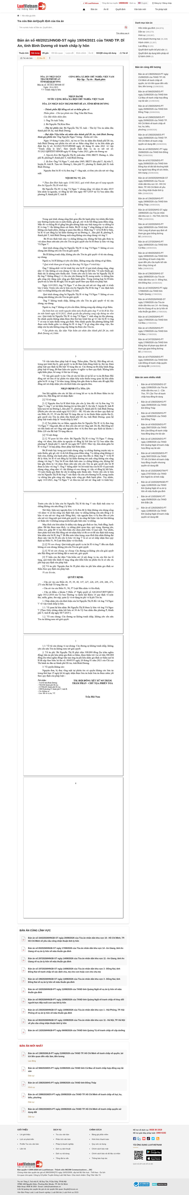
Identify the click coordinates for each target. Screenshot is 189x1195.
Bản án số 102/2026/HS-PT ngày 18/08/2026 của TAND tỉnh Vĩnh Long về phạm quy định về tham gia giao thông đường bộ (153, 230)
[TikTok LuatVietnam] (148, 1139)
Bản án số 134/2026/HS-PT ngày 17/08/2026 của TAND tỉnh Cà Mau (153, 320)
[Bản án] (31, 6)
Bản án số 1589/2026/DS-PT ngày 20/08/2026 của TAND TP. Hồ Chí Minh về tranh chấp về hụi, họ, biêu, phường (152, 123)
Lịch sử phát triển (27, 1139)
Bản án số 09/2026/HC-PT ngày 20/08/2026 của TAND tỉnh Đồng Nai (153, 152)
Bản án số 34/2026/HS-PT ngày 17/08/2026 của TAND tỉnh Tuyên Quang (152, 291)
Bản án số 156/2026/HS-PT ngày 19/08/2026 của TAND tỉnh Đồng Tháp (153, 201)
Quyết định (120, 9)
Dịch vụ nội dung (62, 1153)
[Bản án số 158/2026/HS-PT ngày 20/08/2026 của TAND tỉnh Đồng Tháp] (23, 1084)
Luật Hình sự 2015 (70, 1192)
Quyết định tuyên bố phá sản (151, 50)
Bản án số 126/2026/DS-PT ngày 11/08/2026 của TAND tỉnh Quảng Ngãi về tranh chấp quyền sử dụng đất (155, 512)
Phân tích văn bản (63, 1139)
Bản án (94, 9)
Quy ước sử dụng (99, 1144)
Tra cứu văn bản (62, 1134)
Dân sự (31, 1076)
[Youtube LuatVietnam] (143, 1139)
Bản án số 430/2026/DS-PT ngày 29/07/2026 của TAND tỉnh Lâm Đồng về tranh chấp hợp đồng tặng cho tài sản (154, 429)
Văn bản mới (140, 9)
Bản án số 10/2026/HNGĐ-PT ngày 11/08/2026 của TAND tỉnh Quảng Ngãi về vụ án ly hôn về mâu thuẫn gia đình (154, 486)
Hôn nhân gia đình (146, 28)
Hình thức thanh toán (100, 1139)
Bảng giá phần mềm (100, 1134)
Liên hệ (23, 1149)
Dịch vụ (133, 3)
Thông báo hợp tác (99, 1158)
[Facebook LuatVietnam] (134, 1139)
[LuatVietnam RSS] (157, 1139)
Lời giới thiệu (25, 1134)
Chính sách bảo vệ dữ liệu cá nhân (106, 1153)
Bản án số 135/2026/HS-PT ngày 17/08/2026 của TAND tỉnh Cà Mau (153, 331)
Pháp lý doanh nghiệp (65, 1144)
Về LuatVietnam (92, 3)
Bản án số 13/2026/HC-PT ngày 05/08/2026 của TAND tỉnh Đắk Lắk (153, 499)
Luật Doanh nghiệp (42, 1192)
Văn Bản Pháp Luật (25, 1192)
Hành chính (143, 42)
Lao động (32, 1061)
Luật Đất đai (57, 1192)
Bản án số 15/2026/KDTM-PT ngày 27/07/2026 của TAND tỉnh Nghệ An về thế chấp (154, 474)
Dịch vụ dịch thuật (63, 1149)
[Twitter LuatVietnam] (153, 1139)
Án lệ (106, 9)
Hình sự (31, 1087)
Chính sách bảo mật (100, 1149)
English (144, 3)
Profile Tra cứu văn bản (29, 1144)
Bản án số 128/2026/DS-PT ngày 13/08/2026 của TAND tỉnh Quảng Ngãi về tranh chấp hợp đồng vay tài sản (155, 443)
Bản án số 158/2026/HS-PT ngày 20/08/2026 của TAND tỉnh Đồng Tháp (62, 1083)
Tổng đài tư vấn (62, 1158)
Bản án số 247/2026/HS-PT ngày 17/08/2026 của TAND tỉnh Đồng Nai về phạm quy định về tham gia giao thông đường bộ (153, 345)
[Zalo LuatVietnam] (139, 1139)
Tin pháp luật (161, 9)
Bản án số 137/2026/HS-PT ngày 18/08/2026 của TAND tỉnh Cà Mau (153, 245)
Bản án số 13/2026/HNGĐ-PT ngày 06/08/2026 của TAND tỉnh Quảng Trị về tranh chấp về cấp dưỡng (76, 1030)
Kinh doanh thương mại (149, 39)
